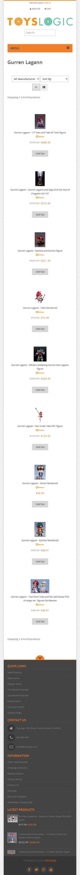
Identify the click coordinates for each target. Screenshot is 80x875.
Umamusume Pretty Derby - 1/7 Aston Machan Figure (44, 851)
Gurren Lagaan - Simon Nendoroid (40, 483)
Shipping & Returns (17, 767)
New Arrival (13, 678)
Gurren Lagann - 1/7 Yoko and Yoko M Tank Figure (40, 132)
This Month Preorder (18, 689)
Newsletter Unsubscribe (19, 802)
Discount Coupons (16, 796)
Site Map (12, 790)
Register (35, 9)
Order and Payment (17, 762)
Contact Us (13, 785)
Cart (48, 9)
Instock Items (14, 701)
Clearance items (15, 707)
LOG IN (47, 3)
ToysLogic (50, 860)
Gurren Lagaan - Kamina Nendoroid (40, 540)
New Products (14, 672)
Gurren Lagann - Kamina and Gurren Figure (40, 250)
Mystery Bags (14, 712)
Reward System (15, 773)
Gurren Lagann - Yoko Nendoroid (40, 307)
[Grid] (36, 87)
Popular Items (14, 684)
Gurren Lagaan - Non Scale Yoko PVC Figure (40, 426)
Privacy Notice (14, 779)
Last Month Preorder (18, 695)
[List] (44, 87)
